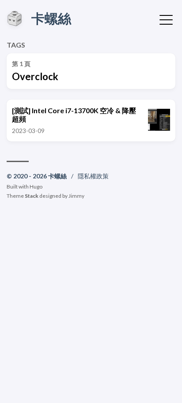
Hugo (36, 186)
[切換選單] (166, 19)
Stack (31, 195)
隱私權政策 (93, 176)
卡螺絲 (51, 18)
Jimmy (76, 195)
